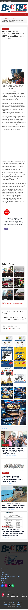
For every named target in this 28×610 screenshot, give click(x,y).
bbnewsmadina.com (17, 602)
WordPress (18, 606)
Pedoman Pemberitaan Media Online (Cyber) (11, 576)
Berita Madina (5, 472)
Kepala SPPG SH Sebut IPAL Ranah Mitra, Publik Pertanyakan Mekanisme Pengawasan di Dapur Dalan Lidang (13, 505)
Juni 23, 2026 (5, 509)
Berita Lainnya (6, 429)
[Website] (7, 229)
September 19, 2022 (6, 38)
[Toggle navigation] (3, 14)
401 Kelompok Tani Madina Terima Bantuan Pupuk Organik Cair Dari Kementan (14, 318)
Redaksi (3, 580)
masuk (9, 328)
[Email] (5, 229)
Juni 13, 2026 (5, 537)
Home (2, 572)
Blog (2, 570)
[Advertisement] (14, 55)
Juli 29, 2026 (5, 455)
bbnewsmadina (15, 38)
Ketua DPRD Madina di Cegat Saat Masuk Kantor (13, 312)
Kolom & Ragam (5, 574)
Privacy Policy (4, 578)
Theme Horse (20, 604)
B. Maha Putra (11, 483)
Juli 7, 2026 (4, 483)
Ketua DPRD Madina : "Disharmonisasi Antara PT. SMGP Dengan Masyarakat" (13, 304)
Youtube (3, 582)
